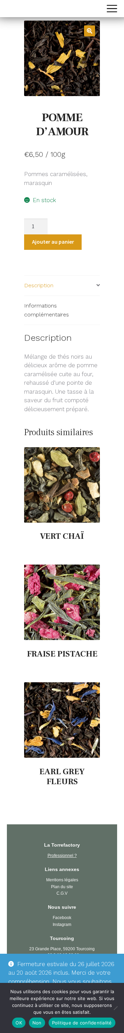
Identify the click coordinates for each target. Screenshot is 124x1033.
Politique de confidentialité (82, 1022)
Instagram (62, 924)
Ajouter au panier (53, 241)
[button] (89, 30)
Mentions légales (62, 880)
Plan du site (62, 886)
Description (38, 285)
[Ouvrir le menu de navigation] (112, 8)
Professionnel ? (62, 855)
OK (19, 1022)
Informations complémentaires (46, 310)
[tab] (62, 286)
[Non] (115, 1008)
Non (37, 1022)
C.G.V (62, 893)
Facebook (62, 917)
